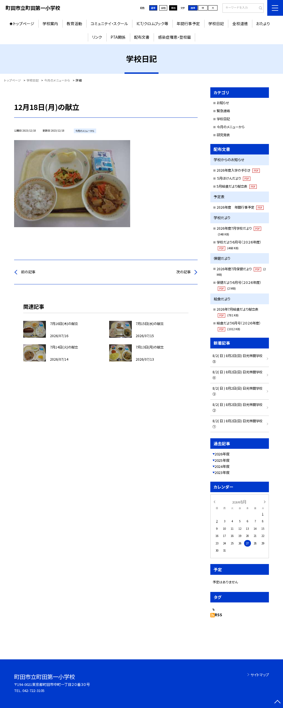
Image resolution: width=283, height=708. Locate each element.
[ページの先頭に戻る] (277, 702)
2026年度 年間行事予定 (239, 207)
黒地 (173, 7)
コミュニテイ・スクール (109, 23)
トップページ (23, 23)
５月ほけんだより (233, 178)
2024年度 (222, 466)
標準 (193, 7)
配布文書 (142, 37)
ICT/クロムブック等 (152, 23)
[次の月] (265, 502)
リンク (97, 37)
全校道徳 (240, 23)
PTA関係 (118, 37)
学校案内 (50, 23)
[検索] (259, 8)
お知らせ (223, 102)
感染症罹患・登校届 (174, 37)
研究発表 (223, 134)
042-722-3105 (33, 690)
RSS (218, 614)
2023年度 (222, 472)
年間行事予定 (188, 23)
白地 (163, 7)
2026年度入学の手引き (237, 170)
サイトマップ (259, 674)
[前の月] (214, 502)
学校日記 (216, 23)
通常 (153, 7)
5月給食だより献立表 (236, 186)
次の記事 (183, 271)
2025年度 (222, 460)
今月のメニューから (231, 126)
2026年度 (222, 454)
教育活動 (74, 23)
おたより (263, 23)
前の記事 (28, 271)
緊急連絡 (223, 110)
